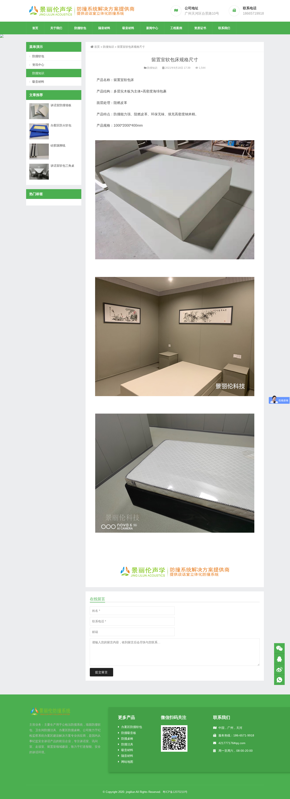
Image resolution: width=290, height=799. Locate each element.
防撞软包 (80, 28)
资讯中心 (38, 64)
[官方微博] (279, 669)
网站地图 (127, 761)
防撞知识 (108, 46)
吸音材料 (128, 28)
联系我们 (224, 28)
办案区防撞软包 (131, 727)
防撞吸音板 (128, 733)
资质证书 (200, 28)
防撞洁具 (127, 744)
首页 (35, 28)
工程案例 (176, 28)
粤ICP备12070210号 (175, 791)
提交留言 (101, 672)
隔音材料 (104, 28)
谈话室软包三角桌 (62, 165)
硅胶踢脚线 (58, 145)
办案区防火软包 (61, 125)
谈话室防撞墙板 (61, 105)
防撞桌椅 (127, 738)
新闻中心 (152, 28)
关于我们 (56, 28)
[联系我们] (279, 659)
